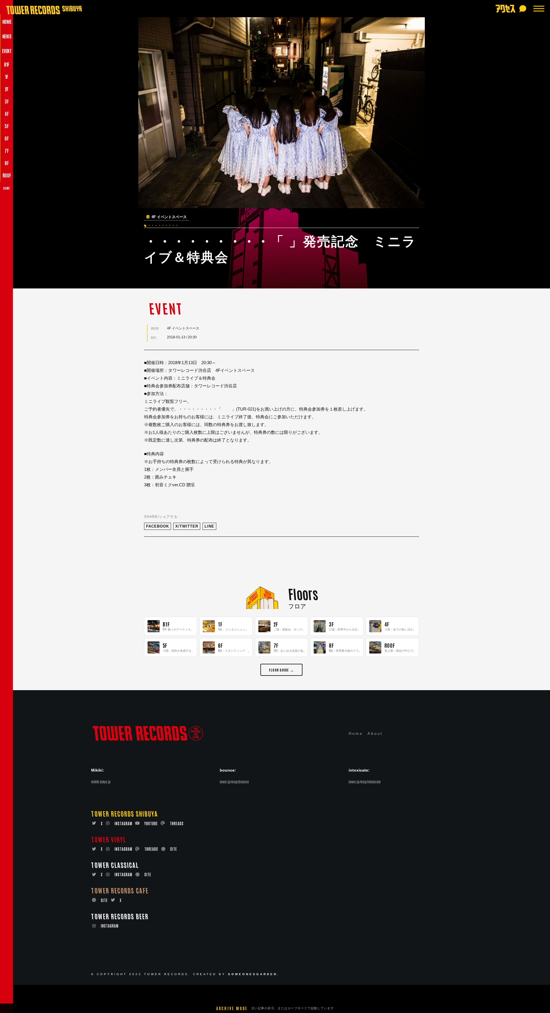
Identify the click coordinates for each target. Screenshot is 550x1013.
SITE (173, 848)
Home (356, 733)
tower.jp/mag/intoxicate (365, 781)
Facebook (157, 526)
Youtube (151, 823)
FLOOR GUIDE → (281, 669)
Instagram (123, 823)
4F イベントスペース (169, 217)
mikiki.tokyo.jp (101, 781)
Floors (303, 593)
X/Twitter (186, 526)
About (375, 733)
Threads (177, 823)
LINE (209, 526)
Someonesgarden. (254, 974)
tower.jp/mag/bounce (234, 781)
